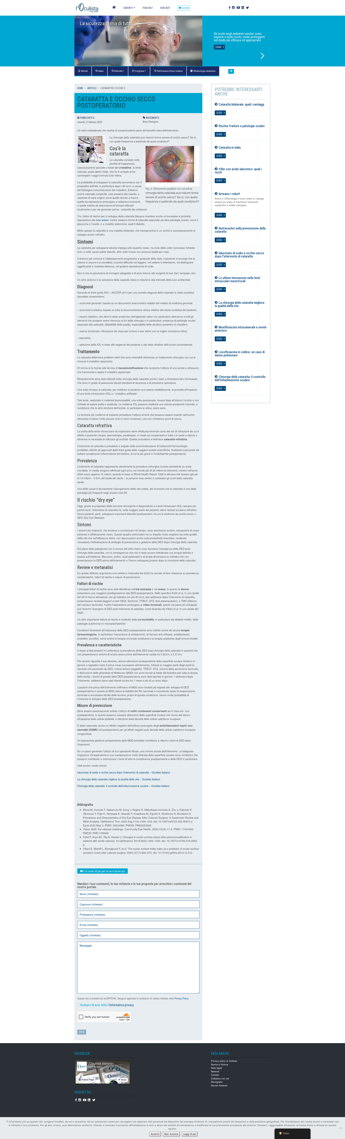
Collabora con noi (220, 1078)
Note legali (216, 1068)
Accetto (155, 1134)
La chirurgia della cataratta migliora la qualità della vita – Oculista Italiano (118, 779)
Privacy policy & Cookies (224, 1061)
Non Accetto (171, 1134)
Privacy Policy (181, 998)
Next (262, 55)
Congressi (139, 71)
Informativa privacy (121, 1005)
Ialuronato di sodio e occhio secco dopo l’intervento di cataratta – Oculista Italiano (123, 772)
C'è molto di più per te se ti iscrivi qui (104, 871)
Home (80, 88)
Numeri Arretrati (219, 1085)
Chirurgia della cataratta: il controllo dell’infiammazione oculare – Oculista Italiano (123, 786)
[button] (231, 71)
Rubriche (118, 71)
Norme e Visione (219, 1064)
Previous (82, 55)
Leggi (218, 47)
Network (215, 1071)
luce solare (102, 220)
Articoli (91, 88)
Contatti (128, 7)
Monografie (216, 1082)
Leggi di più (189, 1134)
